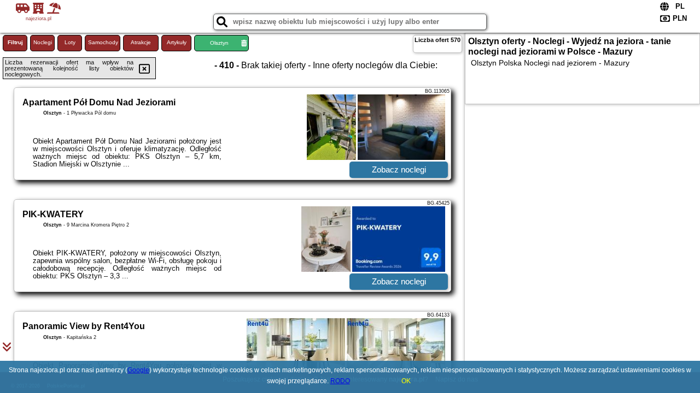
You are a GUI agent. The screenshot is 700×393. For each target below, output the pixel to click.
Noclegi (42, 42)
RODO (340, 381)
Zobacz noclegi (399, 169)
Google (138, 370)
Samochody (103, 42)
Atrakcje (141, 42)
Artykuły (176, 42)
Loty (70, 42)
